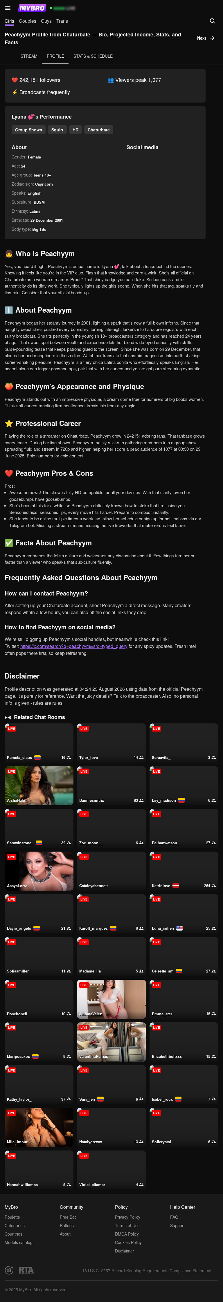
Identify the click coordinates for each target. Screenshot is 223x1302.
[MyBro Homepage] (32, 8)
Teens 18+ (42, 175)
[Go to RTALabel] (26, 1270)
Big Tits (39, 229)
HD (75, 130)
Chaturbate (99, 130)
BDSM (39, 202)
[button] (8, 8)
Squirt (57, 130)
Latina (34, 211)
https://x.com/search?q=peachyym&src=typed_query (73, 646)
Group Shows (28, 130)
